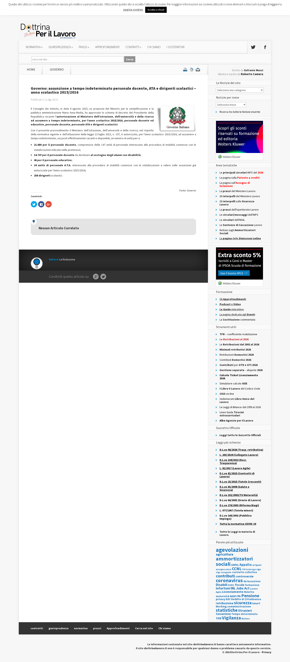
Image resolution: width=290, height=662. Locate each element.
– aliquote (241, 370)
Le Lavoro (241, 225)
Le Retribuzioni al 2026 (234, 339)
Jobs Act (243, 588)
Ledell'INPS (239, 214)
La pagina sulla (240, 177)
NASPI (233, 596)
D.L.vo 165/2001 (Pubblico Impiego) (236, 517)
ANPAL (235, 565)
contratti (133, 47)
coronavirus (229, 580)
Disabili (221, 584)
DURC (231, 585)
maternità (222, 596)
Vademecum (237, 400)
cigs (218, 572)
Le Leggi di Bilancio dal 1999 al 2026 (240, 407)
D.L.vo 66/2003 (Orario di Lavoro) (240, 500)
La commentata (237, 319)
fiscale (239, 585)
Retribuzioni (237, 354)
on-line (227, 393)
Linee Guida (232, 413)
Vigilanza (231, 618)
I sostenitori (175, 47)
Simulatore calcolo (233, 383)
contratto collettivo (244, 572)
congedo (226, 572)
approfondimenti (107, 47)
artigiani (256, 565)
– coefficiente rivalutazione (238, 334)
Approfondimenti (118, 628)
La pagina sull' (235, 184)
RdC (228, 599)
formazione (252, 585)
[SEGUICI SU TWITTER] (253, 47)
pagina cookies (133, 9)
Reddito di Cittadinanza (246, 599)
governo (57, 69)
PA (239, 596)
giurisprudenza (61, 47)
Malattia (249, 591)
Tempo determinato (244, 614)
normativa (34, 47)
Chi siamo (154, 47)
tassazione (223, 614)
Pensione (250, 595)
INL (233, 588)
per (239, 365)
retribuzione (224, 603)
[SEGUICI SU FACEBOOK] (265, 47)
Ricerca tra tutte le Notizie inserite (240, 112)
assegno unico (223, 569)
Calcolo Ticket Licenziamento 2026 (239, 376)
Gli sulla (237, 203)
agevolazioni (232, 549)
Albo (236, 420)
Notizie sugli (237, 231)
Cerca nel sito (144, 628)
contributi (225, 576)
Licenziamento (232, 592)
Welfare (245, 618)
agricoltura (224, 554)
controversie (245, 576)
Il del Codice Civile (240, 388)
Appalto (245, 565)
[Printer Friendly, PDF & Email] (191, 69)
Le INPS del (241, 172)
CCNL (236, 568)
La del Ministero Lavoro (237, 191)
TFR (218, 618)
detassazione (252, 581)
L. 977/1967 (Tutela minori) (236, 510)
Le (239, 344)
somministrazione (239, 606)
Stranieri (245, 610)
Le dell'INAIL (232, 220)
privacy (220, 599)
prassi (84, 47)
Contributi (235, 360)
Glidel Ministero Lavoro (240, 196)
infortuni (223, 588)
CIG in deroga (249, 569)
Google (96, 277)
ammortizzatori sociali (234, 561)
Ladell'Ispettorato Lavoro (239, 209)
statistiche (227, 610)
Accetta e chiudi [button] (156, 9)
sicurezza (243, 602)
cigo (258, 569)
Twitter (103, 277)
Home (31, 69)
